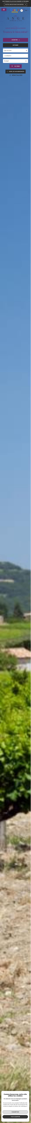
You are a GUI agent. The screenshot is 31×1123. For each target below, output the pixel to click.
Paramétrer (15, 1112)
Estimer (15, 45)
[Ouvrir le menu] (3, 9)
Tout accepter (15, 1116)
